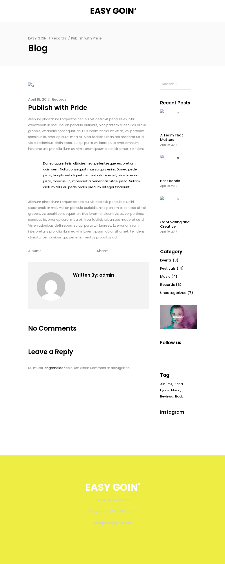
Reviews (166, 396)
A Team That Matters (171, 137)
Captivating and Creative (175, 224)
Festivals (168, 268)
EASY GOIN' (37, 38)
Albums (35, 250)
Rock (179, 396)
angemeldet (54, 367)
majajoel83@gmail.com (113, 522)
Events (166, 260)
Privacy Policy (104, 500)
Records (58, 38)
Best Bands (170, 180)
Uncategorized (173, 292)
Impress (124, 500)
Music (165, 276)
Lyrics (164, 390)
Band (178, 384)
